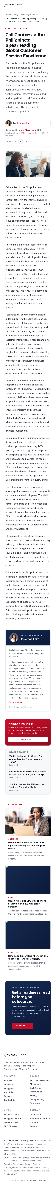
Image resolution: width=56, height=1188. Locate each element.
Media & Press (11, 1122)
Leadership (35, 1114)
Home (8, 14)
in (15, 141)
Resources (9, 1096)
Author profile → (17, 702)
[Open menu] (50, 5)
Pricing (33, 1095)
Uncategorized (28, 14)
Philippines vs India (13, 1118)
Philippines (9, 1088)
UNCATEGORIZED (17, 29)
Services (8, 1080)
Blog (16, 14)
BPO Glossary (10, 1126)
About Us (8, 1092)
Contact (34, 1122)
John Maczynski (27, 129)
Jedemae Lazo (23, 123)
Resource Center (12, 1114)
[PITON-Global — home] (12, 5)
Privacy (33, 1126)
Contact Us (9, 1100)
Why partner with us (40, 1118)
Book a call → (28, 739)
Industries (9, 1084)
